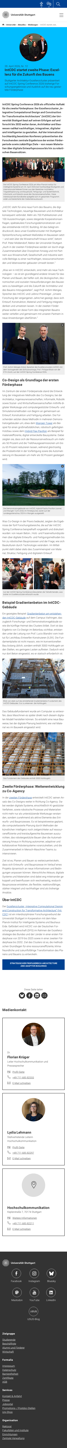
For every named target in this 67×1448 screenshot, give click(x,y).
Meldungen (33, 24)
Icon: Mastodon (17, 1292)
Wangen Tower (44, 423)
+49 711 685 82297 (23, 1152)
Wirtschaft (8, 1351)
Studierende (8, 1339)
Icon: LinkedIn (51, 1292)
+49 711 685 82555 (23, 1077)
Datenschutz (9, 1369)
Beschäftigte (9, 1343)
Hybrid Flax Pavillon (36, 431)
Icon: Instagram (34, 1273)
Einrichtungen (9, 1434)
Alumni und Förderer (13, 1347)
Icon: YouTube (34, 1292)
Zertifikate (7, 1377)
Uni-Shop (7, 1412)
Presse (6, 1400)
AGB (4, 1381)
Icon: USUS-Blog (33, 1311)
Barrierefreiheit (10, 1373)
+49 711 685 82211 (23, 1223)
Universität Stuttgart (3, 24)
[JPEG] (33, 343)
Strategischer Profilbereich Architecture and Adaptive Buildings (33, 964)
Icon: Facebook (16, 1273)
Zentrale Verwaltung (13, 1438)
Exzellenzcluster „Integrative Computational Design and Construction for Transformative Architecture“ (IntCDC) (32, 910)
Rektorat (7, 1426)
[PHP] (29, 995)
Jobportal (7, 1404)
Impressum (8, 1365)
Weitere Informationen (24, 1217)
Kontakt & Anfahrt (12, 1396)
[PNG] (33, 169)
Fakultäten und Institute (15, 1430)
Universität (11, 24)
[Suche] (58, 4)
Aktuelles (22, 24)
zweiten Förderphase (20, 797)
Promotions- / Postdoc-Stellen (18, 1408)
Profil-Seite (18, 1071)
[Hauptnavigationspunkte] (61, 15)
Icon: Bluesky (51, 1273)
